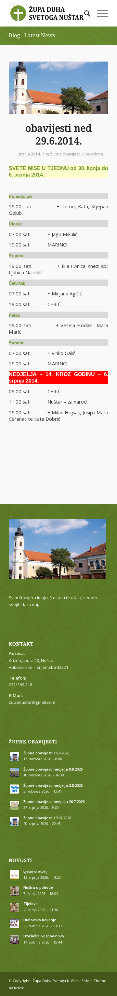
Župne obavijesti (65, 154)
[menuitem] (84, 13)
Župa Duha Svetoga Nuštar (55, 980)
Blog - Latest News (32, 35)
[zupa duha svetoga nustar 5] (58, 88)
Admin (97, 154)
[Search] (84, 13)
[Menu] (99, 13)
